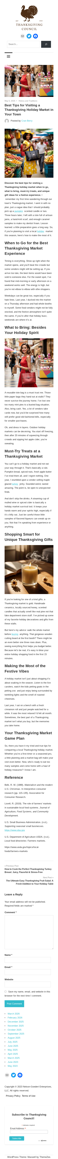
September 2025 (16, 1033)
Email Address (18, 1128)
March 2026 (14, 1013)
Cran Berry (27, 120)
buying (15, 634)
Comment (11, 912)
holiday (40, 231)
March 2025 (14, 1058)
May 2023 (13, 1066)
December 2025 (16, 1021)
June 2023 (13, 1062)
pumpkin (18, 211)
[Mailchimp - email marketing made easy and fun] (42, 1141)
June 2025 (13, 1046)
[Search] (46, 44)
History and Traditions (28, 101)
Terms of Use (28, 1096)
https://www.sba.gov (15, 830)
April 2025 (13, 1054)
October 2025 (14, 1030)
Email (8, 967)
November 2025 (16, 1025)
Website (9, 979)
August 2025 (14, 1038)
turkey (15, 484)
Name (8, 955)
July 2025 (12, 1042)
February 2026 (15, 1017)
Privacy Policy (13, 1096)
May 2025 (13, 1050)
